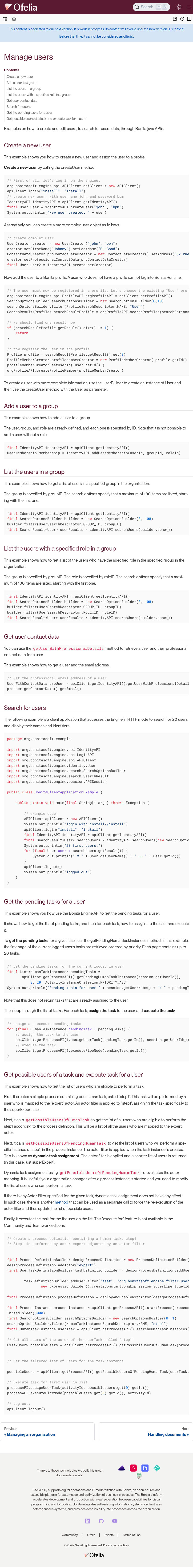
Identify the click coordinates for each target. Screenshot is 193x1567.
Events (109, 1535)
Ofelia (91, 1535)
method (61, 1202)
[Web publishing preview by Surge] (139, 1478)
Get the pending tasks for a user (29, 112)
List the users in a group (24, 89)
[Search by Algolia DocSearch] (144, 1470)
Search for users (19, 107)
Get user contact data (22, 100)
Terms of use (132, 1535)
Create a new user (20, 77)
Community (70, 1535)
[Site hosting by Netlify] (156, 1470)
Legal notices (121, 1545)
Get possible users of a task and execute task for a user (46, 119)
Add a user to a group (22, 83)
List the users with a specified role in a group (39, 95)
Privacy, (107, 1545)
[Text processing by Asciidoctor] (133, 1470)
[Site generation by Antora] (121, 1470)
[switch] (178, 7)
